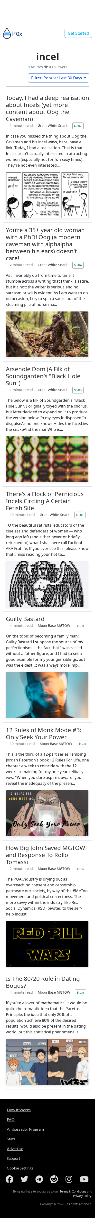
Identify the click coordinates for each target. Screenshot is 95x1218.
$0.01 (80, 515)
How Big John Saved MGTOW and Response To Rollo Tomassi (45, 855)
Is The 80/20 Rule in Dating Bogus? (43, 981)
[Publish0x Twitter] (25, 1179)
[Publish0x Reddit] (55, 1179)
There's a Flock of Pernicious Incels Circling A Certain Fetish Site (45, 501)
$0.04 (78, 265)
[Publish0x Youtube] (84, 1179)
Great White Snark (53, 125)
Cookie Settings (20, 1168)
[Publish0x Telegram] (40, 1179)
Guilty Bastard (25, 619)
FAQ (11, 1119)
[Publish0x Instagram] (70, 1179)
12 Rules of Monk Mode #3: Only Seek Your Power (43, 733)
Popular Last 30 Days (57, 78)
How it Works (19, 1109)
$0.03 (78, 390)
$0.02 (78, 125)
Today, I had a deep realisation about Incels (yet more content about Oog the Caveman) (47, 108)
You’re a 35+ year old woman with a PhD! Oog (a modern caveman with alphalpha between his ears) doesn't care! (45, 244)
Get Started (78, 33)
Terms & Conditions (73, 1191)
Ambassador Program (25, 1129)
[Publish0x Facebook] (10, 1179)
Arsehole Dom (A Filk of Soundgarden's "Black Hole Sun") (43, 376)
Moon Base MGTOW (54, 625)
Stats (11, 1138)
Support (13, 1158)
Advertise (15, 1148)
